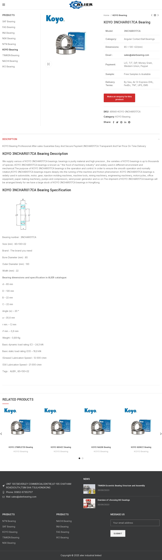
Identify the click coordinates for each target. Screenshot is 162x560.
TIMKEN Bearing (10, 55)
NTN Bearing (9, 44)
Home (107, 15)
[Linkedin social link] (125, 122)
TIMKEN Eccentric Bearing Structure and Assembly (121, 485)
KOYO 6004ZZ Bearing (61, 447)
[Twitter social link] (117, 122)
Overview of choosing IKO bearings (114, 500)
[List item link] (40, 492)
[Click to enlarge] (48, 64)
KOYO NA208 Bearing (101, 447)
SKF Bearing (8, 21)
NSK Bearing (9, 38)
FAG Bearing (8, 27)
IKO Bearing (8, 66)
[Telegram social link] (129, 122)
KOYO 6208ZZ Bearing (141, 447)
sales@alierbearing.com (136, 55)
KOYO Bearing (119, 15)
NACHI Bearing (10, 61)
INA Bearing (8, 32)
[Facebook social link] (113, 122)
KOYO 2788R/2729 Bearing (21, 447)
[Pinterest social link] (121, 122)
